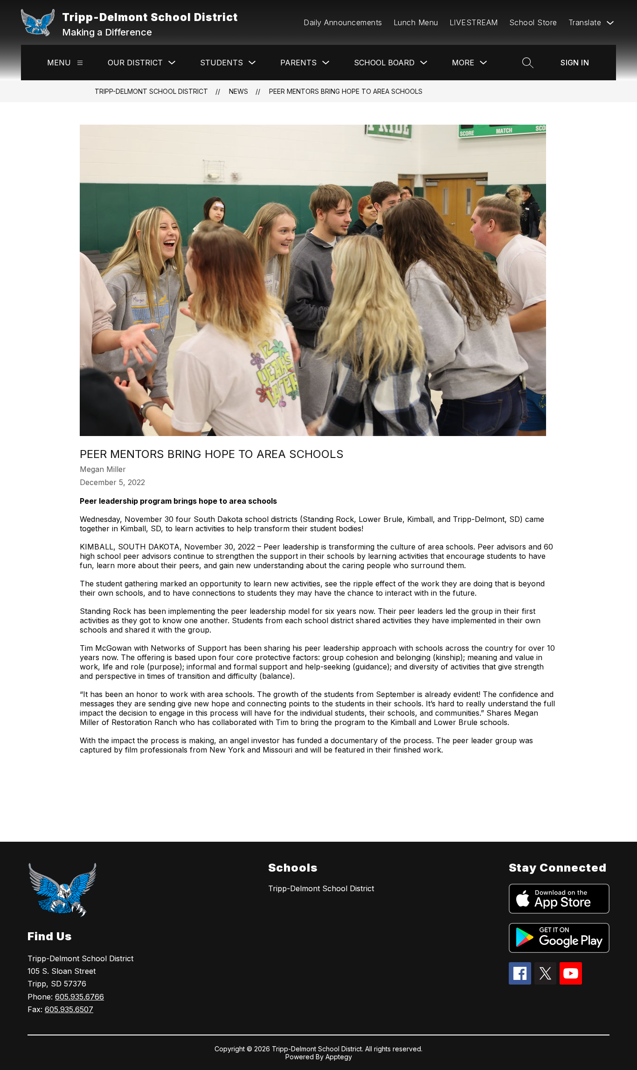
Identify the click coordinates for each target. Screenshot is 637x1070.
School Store (533, 22)
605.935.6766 (79, 996)
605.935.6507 (69, 1009)
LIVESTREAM (474, 22)
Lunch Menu (416, 22)
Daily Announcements (343, 22)
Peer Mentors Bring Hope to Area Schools (345, 91)
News (238, 91)
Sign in (575, 62)
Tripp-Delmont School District (151, 91)
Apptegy (338, 1057)
